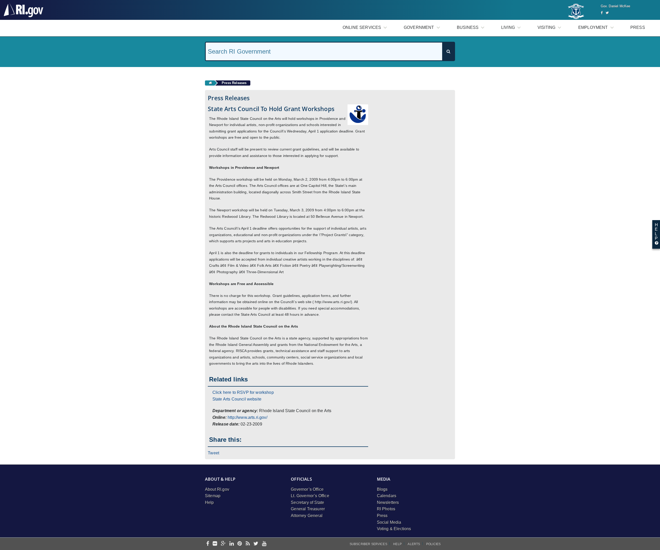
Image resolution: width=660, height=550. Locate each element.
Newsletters (388, 502)
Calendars (386, 496)
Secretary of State (307, 502)
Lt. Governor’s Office (310, 496)
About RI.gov (217, 489)
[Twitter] (607, 13)
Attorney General (307, 515)
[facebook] (207, 544)
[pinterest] (239, 544)
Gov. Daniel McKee (615, 6)
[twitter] (255, 544)
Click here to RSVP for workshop (243, 392)
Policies (433, 544)
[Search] (448, 51)
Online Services (362, 27)
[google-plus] (223, 544)
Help (209, 502)
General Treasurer (308, 509)
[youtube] (264, 544)
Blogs (382, 489)
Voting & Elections (394, 529)
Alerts (414, 544)
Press (637, 27)
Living (508, 27)
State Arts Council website (236, 399)
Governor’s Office (307, 489)
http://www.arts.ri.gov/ (247, 417)
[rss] (248, 544)
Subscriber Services (368, 544)
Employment (593, 27)
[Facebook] (602, 13)
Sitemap (212, 496)
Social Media (389, 522)
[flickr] (215, 544)
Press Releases (234, 83)
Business (467, 27)
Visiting (546, 27)
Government (419, 27)
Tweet (213, 453)
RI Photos (386, 509)
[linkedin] (231, 544)
